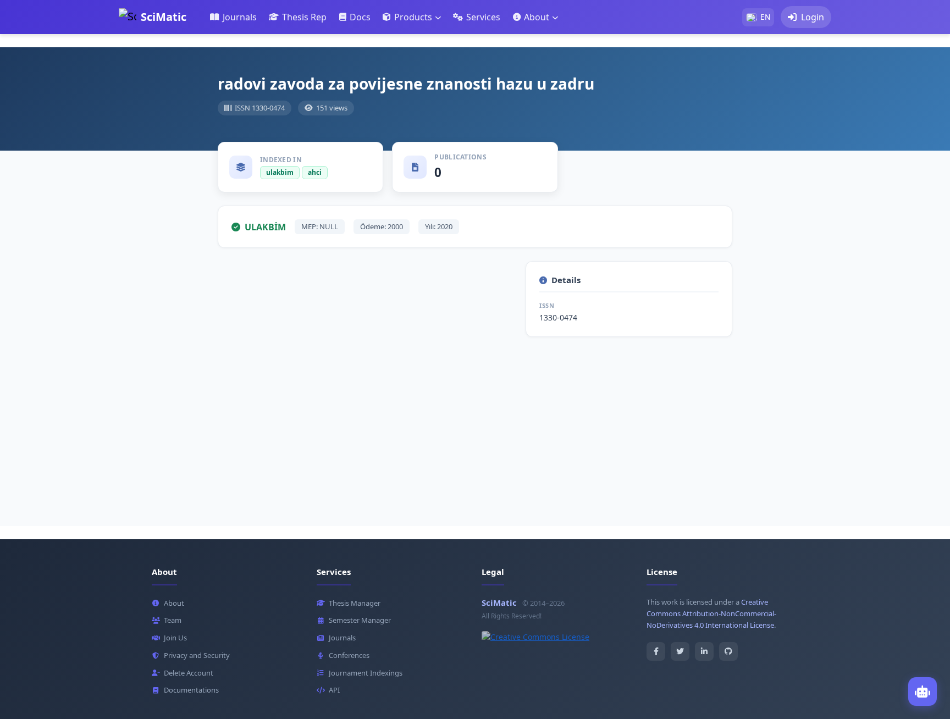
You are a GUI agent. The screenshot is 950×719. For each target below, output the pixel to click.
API (334, 690)
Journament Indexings (365, 673)
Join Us (175, 638)
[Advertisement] (475, 427)
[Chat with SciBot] (922, 691)
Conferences (349, 655)
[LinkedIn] (704, 651)
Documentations (191, 690)
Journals (342, 638)
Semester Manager (360, 620)
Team (172, 620)
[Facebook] (656, 651)
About (174, 603)
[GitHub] (728, 651)
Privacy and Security (197, 655)
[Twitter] (680, 651)
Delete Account (188, 673)
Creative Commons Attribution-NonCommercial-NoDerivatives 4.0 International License (711, 613)
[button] (411, 17)
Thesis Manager (354, 603)
